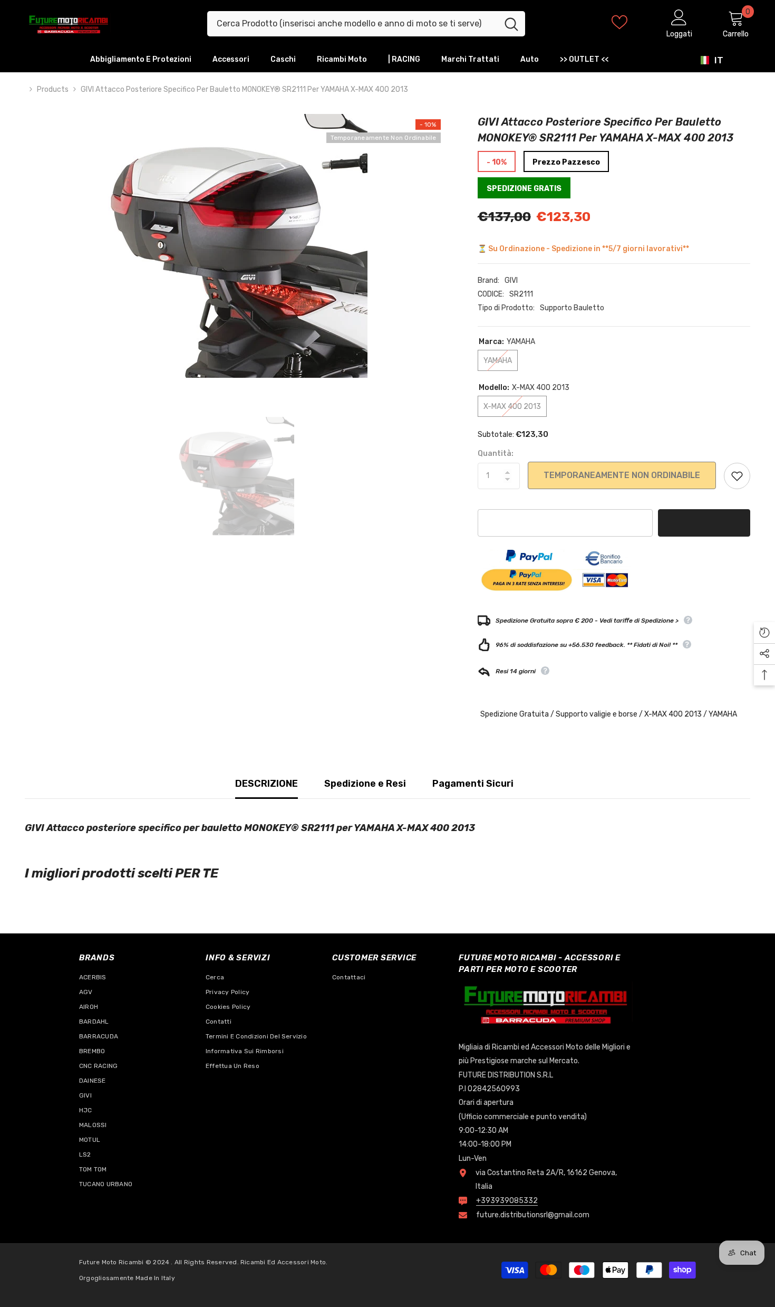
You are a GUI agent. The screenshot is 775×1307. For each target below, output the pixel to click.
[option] (236, 246)
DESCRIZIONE (266, 783)
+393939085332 (507, 1200)
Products (53, 89)
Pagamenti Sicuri (473, 783)
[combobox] (352, 23)
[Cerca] (366, 23)
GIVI (511, 280)
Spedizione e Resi (365, 783)
